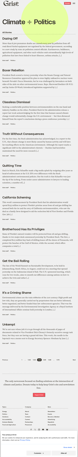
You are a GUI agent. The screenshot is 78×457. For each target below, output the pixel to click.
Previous (5, 360)
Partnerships (29, 422)
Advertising (51, 419)
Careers (27, 419)
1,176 (58, 360)
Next (74, 360)
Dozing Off (10, 38)
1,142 (29, 360)
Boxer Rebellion (13, 70)
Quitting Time (11, 165)
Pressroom (28, 425)
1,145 (44, 360)
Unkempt (8, 324)
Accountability (7, 419)
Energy (4, 411)
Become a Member (54, 417)
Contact (27, 417)
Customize (37, 453)
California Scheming (16, 197)
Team (26, 414)
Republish (51, 422)
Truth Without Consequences (23, 133)
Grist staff (5, 60)
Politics (13, 60)
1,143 (34, 360)
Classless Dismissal (16, 102)
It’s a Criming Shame (16, 292)
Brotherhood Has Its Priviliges (23, 229)
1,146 (49, 360)
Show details (67, 447)
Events (50, 414)
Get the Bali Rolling (15, 261)
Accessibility (52, 425)
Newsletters (51, 411)
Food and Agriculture (9, 425)
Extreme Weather (7, 422)
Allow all (63, 453)
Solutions (5, 417)
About (27, 411)
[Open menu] (74, 3)
